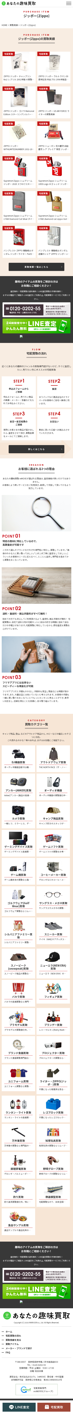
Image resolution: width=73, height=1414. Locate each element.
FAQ (8, 1352)
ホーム (9, 1331)
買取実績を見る (13, 1340)
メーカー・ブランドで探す (19, 1348)
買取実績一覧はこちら (36, 266)
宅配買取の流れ (13, 1335)
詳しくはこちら (36, 449)
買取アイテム (12, 1344)
